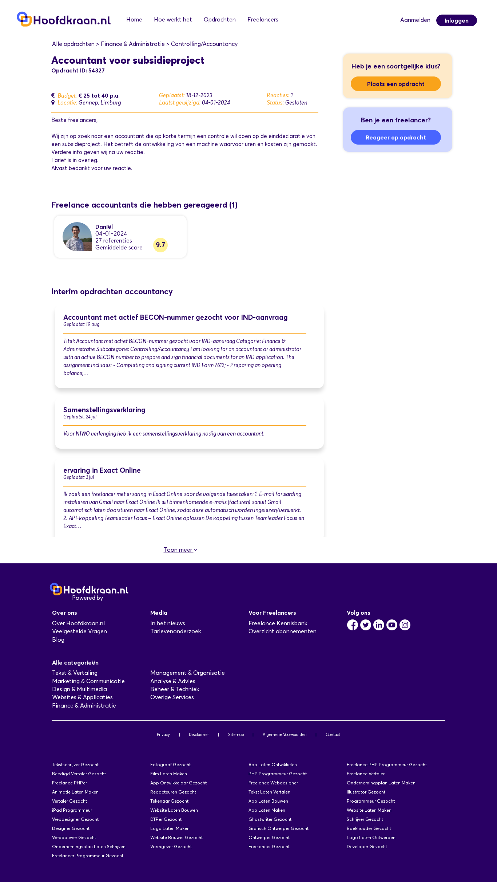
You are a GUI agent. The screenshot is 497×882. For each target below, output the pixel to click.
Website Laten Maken (369, 810)
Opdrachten (220, 19)
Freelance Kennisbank (278, 623)
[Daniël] (77, 236)
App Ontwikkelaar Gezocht (178, 782)
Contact (333, 734)
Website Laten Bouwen (174, 810)
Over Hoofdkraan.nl (78, 623)
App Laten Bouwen (268, 801)
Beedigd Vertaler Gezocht (79, 773)
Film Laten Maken (168, 773)
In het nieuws (167, 623)
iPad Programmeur (72, 810)
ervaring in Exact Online (102, 470)
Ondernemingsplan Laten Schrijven (89, 846)
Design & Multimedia (79, 689)
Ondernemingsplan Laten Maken (381, 782)
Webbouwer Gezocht (74, 837)
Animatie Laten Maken (75, 792)
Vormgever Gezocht (171, 846)
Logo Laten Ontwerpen (371, 837)
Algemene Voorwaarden (285, 734)
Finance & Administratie (84, 705)
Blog (58, 639)
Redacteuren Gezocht (173, 792)
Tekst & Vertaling (75, 672)
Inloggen (457, 20)
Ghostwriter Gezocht (270, 819)
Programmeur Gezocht (371, 801)
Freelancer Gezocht (269, 846)
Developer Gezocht (367, 846)
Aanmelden (415, 19)
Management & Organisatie (187, 672)
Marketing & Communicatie (88, 681)
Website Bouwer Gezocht (176, 837)
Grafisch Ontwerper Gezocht (279, 828)
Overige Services (172, 697)
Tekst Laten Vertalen (269, 792)
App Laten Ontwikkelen (273, 764)
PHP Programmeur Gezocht (278, 773)
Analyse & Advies (172, 681)
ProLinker (117, 597)
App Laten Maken (267, 810)
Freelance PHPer (69, 782)
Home (134, 19)
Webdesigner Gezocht (75, 819)
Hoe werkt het (173, 19)
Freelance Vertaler (366, 773)
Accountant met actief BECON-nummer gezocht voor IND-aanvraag (175, 317)
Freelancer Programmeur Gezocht (87, 855)
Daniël (104, 226)
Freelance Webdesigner (273, 782)
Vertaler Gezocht (69, 801)
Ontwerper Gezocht (269, 837)
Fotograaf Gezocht (170, 764)
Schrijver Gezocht (365, 819)
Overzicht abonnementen (283, 631)
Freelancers (262, 19)
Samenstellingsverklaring (104, 410)
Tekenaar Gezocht (169, 801)
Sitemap (236, 734)
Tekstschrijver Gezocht (75, 764)
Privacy (163, 734)
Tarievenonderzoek (175, 631)
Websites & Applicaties (82, 697)
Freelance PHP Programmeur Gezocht (387, 764)
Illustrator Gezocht (366, 792)
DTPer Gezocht (166, 819)
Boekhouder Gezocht (369, 828)
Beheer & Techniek (174, 689)
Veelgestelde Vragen (79, 631)
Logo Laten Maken (170, 828)
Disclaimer (199, 734)
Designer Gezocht (71, 828)
